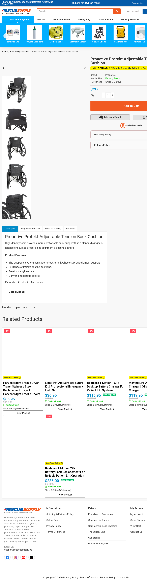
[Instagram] (15, 557)
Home (5, 51)
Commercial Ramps (99, 520)
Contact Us (137, 3)
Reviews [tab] (70, 228)
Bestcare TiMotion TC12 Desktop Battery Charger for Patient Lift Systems (106, 386)
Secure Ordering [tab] (53, 228)
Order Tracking (138, 520)
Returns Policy (107, 577)
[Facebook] (7, 557)
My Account (136, 514)
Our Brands (94, 537)
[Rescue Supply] (17, 10)
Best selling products (19, 51)
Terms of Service (55, 531)
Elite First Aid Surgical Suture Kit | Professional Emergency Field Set (64, 386)
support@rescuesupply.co (18, 549)
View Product (23, 413)
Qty (92, 95)
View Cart (135, 526)
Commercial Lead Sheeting (102, 526)
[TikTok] (31, 557)
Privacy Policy (53, 526)
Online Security (54, 520)
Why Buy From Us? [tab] (30, 228)
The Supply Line (96, 531)
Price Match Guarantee (100, 514)
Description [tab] (10, 228)
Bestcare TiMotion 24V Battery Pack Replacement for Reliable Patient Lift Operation (65, 471)
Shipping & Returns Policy (60, 514)
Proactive (110, 75)
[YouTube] (23, 557)
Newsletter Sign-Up (98, 543)
